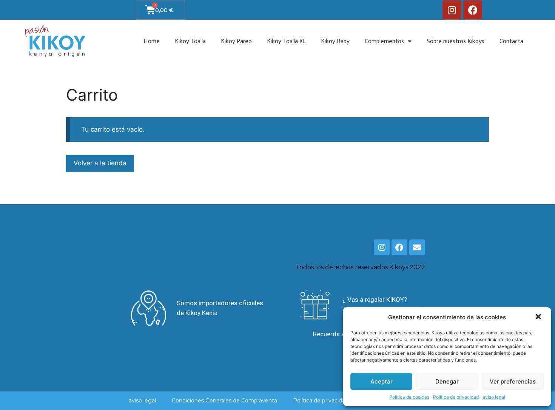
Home (151, 41)
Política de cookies (409, 397)
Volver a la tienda (100, 163)
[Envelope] (417, 247)
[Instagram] (451, 9)
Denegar (447, 381)
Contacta (511, 41)
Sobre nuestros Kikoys (455, 41)
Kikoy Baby (335, 41)
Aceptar (381, 381)
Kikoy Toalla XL (286, 41)
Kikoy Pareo (236, 41)
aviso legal (494, 397)
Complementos (384, 41)
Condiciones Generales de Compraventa (224, 400)
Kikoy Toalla (190, 41)
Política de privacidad (456, 397)
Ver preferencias (513, 381)
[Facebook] (472, 9)
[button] (539, 317)
